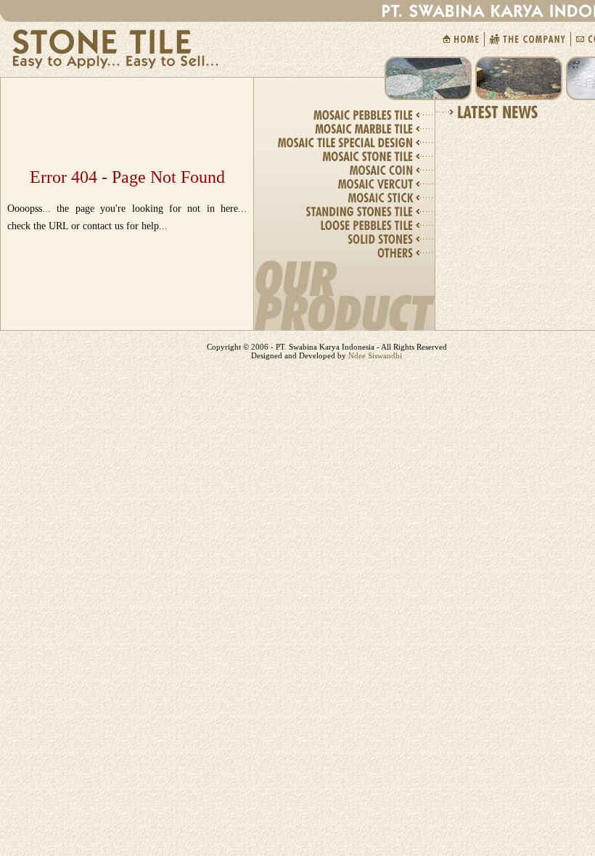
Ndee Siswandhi (374, 355)
